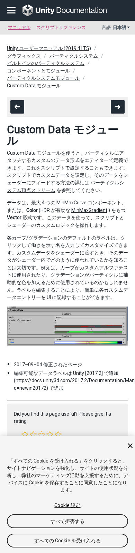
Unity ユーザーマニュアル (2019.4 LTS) (49, 48)
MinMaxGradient (89, 210)
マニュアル (19, 27)
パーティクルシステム (74, 56)
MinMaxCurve (71, 202)
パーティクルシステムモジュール (43, 78)
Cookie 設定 (67, 505)
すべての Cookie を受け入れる (67, 540)
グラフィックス (24, 56)
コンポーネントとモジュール (38, 71)
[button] (25, 434)
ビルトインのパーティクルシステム (45, 63)
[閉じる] (130, 445)
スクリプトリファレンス (61, 27)
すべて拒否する (68, 521)
